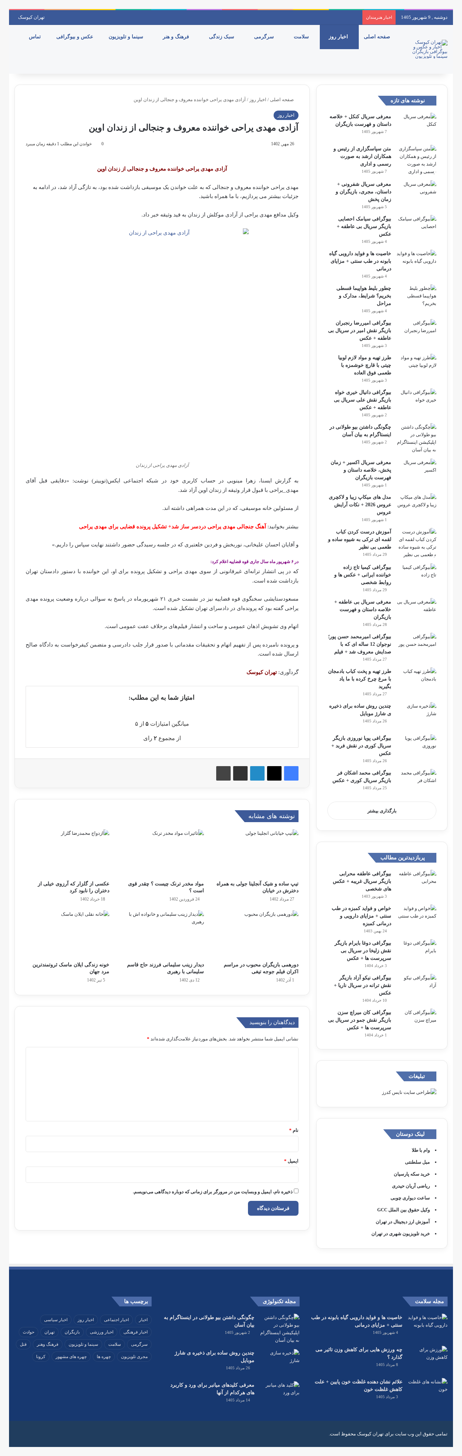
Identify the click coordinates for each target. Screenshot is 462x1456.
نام (293, 1130)
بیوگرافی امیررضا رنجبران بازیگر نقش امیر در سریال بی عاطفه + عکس (359, 330)
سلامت (302, 36)
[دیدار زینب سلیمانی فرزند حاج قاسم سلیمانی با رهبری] (162, 934)
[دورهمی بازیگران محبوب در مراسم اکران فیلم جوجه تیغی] (256, 934)
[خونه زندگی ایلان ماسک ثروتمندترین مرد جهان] (67, 934)
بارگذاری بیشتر (382, 810)
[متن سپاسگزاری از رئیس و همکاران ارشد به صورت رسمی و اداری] (416, 160)
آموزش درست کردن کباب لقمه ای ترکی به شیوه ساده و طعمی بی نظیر (359, 539)
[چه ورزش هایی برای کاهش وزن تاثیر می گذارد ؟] (428, 1359)
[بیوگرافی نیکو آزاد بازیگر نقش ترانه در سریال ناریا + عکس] (416, 987)
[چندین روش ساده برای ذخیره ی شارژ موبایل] (416, 715)
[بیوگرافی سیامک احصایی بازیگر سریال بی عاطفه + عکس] (416, 228)
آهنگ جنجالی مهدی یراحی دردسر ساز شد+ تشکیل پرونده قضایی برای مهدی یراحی (172, 526)
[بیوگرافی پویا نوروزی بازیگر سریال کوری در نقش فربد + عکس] (416, 747)
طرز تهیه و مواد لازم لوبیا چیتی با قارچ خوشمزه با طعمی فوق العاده (364, 365)
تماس (35, 36)
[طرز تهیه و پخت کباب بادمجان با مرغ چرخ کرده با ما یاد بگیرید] (416, 681)
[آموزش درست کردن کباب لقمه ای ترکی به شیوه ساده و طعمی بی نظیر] (416, 543)
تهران (49, 1332)
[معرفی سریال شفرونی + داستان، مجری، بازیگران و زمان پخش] (416, 193)
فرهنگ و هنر (177, 36)
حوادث (28, 1332)
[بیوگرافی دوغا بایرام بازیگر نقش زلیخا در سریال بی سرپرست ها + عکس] (416, 952)
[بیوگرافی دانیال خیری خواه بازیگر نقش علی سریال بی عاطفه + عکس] (416, 402)
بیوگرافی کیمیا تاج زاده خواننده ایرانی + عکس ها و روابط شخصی (362, 574)
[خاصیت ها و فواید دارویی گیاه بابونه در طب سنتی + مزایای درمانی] (416, 263)
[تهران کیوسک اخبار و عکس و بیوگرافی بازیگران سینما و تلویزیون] (428, 49)
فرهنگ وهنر (47, 1344)
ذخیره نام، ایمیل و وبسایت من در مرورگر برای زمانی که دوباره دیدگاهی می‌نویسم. (213, 1191)
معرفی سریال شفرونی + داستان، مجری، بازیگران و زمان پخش (363, 191)
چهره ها (104, 1356)
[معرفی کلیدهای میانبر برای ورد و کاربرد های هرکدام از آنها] (280, 1394)
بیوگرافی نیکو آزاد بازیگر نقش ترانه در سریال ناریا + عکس (362, 985)
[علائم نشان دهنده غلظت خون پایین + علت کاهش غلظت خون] (428, 1391)
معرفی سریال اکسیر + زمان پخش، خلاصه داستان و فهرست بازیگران (361, 470)
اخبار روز (339, 36)
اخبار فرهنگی (135, 1332)
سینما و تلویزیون (127, 36)
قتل (23, 1344)
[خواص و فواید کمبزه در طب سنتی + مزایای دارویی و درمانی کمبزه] (416, 918)
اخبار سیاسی (55, 1319)
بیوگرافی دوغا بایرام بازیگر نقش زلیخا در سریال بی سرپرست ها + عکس (363, 950)
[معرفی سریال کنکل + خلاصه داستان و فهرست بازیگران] (416, 126)
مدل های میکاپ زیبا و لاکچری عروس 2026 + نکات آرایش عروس (360, 504)
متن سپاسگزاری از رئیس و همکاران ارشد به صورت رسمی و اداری (362, 156)
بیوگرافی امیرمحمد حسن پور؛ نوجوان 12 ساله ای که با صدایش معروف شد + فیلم (359, 644)
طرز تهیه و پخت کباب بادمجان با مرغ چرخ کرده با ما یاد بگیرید (359, 679)
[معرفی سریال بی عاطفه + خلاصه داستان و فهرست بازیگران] (416, 611)
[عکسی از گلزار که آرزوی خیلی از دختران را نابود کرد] (67, 853)
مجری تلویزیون (134, 1356)
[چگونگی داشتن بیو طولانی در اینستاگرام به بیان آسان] (416, 438)
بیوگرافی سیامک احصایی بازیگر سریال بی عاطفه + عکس (364, 226)
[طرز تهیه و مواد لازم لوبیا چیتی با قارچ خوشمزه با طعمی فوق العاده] (416, 367)
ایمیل (291, 1161)
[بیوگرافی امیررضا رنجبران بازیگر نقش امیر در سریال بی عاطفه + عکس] (416, 332)
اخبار (143, 1319)
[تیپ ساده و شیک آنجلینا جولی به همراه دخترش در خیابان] (256, 853)
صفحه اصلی (378, 36)
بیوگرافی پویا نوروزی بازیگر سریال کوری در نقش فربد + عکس (361, 745)
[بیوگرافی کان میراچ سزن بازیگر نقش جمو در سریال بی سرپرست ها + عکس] (416, 1022)
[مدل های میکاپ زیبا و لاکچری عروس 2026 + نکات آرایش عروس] (416, 506)
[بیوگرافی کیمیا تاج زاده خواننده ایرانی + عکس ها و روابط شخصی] (416, 576)
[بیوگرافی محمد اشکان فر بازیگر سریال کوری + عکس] (416, 782)
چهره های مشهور (71, 1356)
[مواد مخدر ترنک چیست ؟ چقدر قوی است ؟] (162, 853)
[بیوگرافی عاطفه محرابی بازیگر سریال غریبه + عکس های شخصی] (416, 883)
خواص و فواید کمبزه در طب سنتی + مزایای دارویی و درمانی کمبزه (361, 916)
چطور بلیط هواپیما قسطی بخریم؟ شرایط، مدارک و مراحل (363, 295)
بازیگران (72, 1332)
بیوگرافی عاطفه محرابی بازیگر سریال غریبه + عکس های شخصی (362, 881)
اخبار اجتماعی (116, 1319)
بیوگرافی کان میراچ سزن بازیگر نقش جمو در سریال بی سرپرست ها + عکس (359, 1020)
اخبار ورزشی (101, 1332)
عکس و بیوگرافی (75, 36)
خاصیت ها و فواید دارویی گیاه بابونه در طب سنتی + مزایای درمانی (360, 261)
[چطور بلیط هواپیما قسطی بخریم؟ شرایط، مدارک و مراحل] (416, 298)
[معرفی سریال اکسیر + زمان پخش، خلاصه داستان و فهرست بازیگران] (416, 472)
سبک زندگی (222, 36)
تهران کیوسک (31, 17)
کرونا (40, 1356)
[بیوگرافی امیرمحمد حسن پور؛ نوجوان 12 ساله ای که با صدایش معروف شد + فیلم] (416, 646)
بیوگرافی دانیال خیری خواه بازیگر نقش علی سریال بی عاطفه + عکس (362, 400)
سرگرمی (264, 36)
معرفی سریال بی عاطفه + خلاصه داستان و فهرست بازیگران (362, 609)
